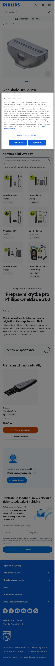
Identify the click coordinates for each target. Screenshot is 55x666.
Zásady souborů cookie (34, 128)
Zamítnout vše (17, 143)
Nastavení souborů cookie (25, 135)
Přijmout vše (36, 143)
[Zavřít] (48, 95)
